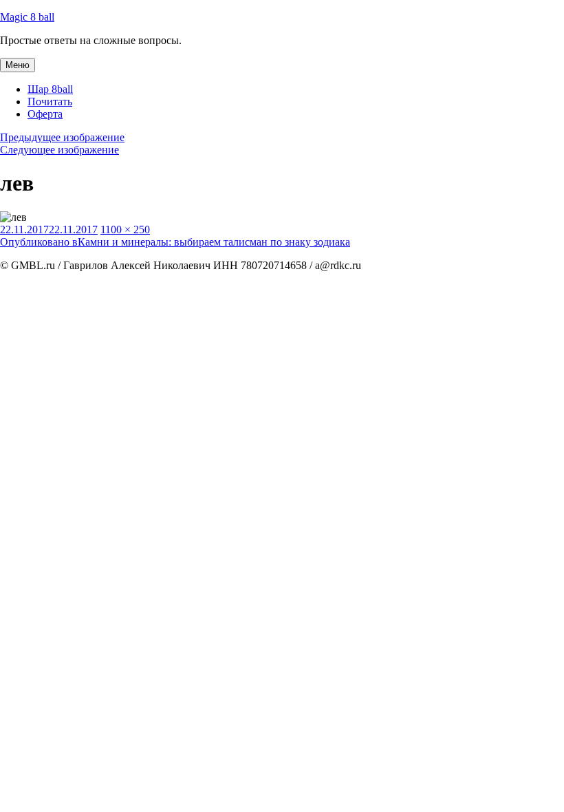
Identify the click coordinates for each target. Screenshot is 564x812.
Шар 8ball (50, 89)
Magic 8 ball (27, 17)
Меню (18, 65)
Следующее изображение (59, 150)
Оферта (45, 114)
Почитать (50, 101)
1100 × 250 (125, 229)
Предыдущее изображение (62, 137)
